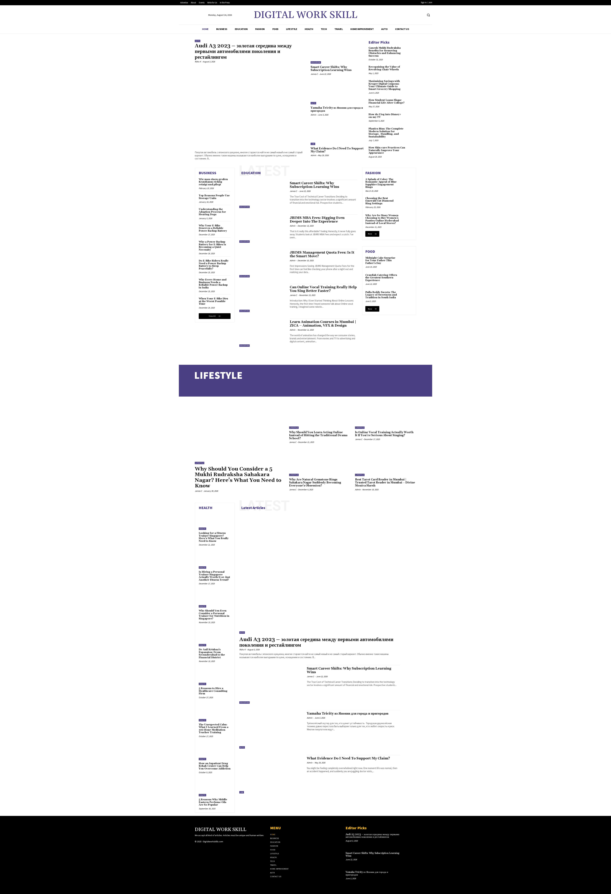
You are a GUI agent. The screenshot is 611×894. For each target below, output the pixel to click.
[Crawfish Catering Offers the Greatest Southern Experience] (407, 279)
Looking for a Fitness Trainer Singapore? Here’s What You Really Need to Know (213, 537)
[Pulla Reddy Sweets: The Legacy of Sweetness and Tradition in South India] (407, 296)
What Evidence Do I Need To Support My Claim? (337, 150)
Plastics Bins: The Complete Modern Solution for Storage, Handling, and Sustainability (386, 132)
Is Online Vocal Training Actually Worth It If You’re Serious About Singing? (384, 434)
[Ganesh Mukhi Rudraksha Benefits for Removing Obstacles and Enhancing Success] (411, 51)
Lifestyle (199, 463)
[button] (428, 15)
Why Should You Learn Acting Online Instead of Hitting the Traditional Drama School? (318, 435)
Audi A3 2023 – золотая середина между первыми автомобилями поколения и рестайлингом (243, 51)
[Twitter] (421, 15)
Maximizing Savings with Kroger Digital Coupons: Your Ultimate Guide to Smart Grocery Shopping (384, 85)
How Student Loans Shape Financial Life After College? (386, 101)
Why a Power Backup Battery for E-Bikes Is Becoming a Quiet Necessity (212, 245)
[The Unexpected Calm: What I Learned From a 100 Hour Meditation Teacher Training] (215, 712)
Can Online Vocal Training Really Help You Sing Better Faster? (323, 289)
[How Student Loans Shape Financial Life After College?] (411, 103)
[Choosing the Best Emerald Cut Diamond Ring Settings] (407, 202)
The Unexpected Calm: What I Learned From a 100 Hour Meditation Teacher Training (213, 728)
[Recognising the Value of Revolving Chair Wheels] (411, 70)
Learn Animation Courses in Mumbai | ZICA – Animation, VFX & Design (323, 324)
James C (314, 74)
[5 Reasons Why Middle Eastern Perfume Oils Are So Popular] (215, 787)
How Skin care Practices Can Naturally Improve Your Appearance (387, 150)
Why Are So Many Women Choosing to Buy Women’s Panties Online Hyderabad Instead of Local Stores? (382, 219)
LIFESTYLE (218, 375)
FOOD (370, 251)
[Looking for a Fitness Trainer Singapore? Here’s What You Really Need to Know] (215, 521)
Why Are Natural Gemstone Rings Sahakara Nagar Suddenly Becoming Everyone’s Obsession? (315, 482)
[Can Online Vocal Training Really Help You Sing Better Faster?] (263, 298)
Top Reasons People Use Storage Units (214, 197)
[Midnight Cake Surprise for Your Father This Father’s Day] (407, 262)
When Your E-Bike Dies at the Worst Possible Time (213, 301)
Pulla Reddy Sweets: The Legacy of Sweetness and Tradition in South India (381, 295)
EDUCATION (251, 173)
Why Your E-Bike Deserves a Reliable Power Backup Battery (213, 228)
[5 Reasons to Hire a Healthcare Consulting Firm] (215, 676)
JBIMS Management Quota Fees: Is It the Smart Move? (322, 254)
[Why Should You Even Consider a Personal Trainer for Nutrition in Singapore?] (215, 599)
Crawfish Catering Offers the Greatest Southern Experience (381, 278)
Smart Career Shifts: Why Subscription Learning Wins (331, 68)
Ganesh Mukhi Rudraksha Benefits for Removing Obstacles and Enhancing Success (385, 51)
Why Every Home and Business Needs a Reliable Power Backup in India (213, 283)
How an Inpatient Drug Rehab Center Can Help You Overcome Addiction (215, 766)
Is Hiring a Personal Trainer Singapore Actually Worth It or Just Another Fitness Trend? (214, 575)
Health (202, 529)
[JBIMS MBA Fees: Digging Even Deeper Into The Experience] (263, 228)
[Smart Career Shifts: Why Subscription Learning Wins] (337, 52)
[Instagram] (416, 15)
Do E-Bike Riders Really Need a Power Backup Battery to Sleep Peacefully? (213, 264)
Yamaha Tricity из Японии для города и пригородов (337, 109)
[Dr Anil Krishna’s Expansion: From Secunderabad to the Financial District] (215, 637)
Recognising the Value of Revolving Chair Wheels (384, 68)
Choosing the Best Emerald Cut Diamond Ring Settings (379, 201)
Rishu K (198, 61)
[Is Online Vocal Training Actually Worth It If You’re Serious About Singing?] (385, 415)
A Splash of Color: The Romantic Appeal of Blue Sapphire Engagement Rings (381, 183)
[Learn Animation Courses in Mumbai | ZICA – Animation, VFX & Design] (263, 332)
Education (315, 62)
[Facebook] (409, 15)
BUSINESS (207, 172)
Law (313, 144)
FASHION (373, 172)
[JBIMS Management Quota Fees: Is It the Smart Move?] (263, 263)
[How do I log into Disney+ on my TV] (411, 117)
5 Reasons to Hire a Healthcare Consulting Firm (213, 691)
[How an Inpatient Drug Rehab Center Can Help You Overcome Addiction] (215, 751)
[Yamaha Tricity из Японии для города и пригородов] (337, 92)
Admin (313, 114)
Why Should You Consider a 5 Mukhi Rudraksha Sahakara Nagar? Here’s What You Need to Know (238, 477)
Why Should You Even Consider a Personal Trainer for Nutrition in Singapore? (214, 614)
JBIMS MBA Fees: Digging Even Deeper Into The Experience (317, 220)
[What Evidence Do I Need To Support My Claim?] (337, 133)
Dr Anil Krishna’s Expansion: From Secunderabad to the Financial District (212, 653)
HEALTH (205, 507)
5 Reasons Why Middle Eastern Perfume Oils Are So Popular (213, 802)
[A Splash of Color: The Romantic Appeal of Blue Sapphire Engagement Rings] (407, 184)
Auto (197, 41)
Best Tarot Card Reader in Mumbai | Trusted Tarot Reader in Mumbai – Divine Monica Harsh (385, 482)
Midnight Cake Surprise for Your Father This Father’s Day (380, 260)
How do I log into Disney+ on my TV (385, 116)
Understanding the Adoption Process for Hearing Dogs (212, 212)
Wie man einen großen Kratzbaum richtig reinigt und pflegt (213, 182)
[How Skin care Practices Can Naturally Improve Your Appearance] (411, 150)
